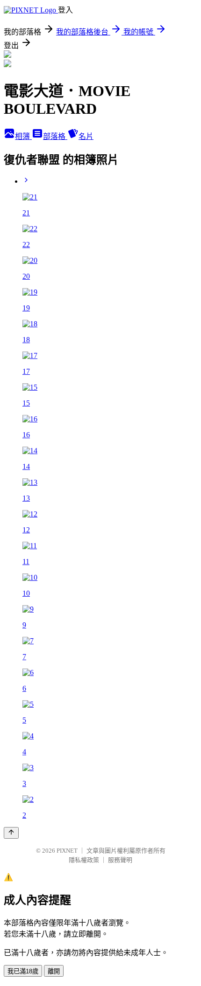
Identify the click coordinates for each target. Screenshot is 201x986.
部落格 (55, 136)
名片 (86, 136)
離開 (54, 971)
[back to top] (11, 833)
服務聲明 (120, 859)
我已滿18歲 (22, 971)
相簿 (23, 136)
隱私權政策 (84, 859)
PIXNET (67, 850)
